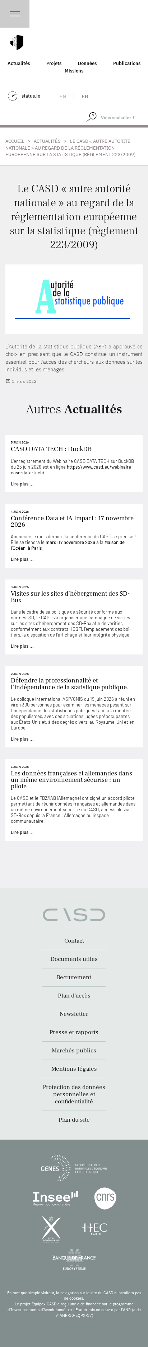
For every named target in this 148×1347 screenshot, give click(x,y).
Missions (74, 71)
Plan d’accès (74, 996)
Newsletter (74, 1014)
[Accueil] (17, 42)
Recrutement (74, 977)
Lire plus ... (22, 484)
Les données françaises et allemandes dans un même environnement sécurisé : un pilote (71, 779)
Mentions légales (74, 1069)
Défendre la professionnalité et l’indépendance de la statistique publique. (70, 683)
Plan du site (74, 1120)
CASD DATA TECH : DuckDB (51, 449)
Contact (74, 941)
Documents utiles (74, 959)
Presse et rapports (74, 1032)
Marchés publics (74, 1051)
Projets (53, 63)
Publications (126, 63)
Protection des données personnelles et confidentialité (74, 1094)
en (62, 96)
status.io (31, 96)
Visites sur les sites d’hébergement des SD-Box (70, 597)
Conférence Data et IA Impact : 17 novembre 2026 (72, 521)
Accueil (14, 141)
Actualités (19, 63)
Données (87, 63)
